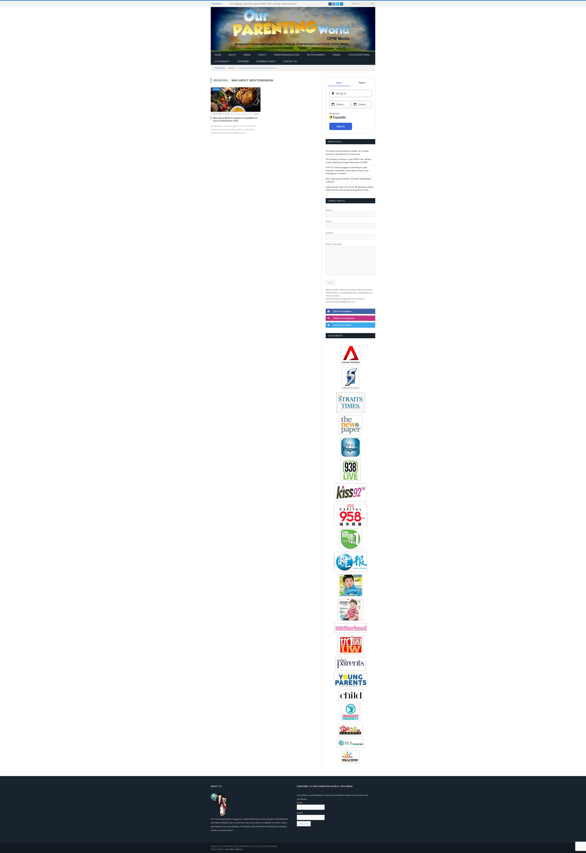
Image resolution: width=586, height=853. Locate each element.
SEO (220, 849)
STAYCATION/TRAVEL (359, 54)
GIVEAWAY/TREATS (266, 61)
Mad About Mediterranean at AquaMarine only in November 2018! (235, 119)
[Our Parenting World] (293, 28)
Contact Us (290, 61)
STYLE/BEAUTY (222, 61)
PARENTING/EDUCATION (286, 54)
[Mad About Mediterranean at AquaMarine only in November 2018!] (235, 100)
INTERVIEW (243, 61)
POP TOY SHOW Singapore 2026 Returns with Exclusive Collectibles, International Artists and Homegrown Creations (347, 170)
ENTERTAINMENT (316, 54)
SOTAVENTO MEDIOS (234, 849)
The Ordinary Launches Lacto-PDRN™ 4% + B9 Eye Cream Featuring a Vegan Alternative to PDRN (265, 3)
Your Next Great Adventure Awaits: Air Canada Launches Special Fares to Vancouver (347, 152)
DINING (336, 54)
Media (247, 54)
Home (218, 54)
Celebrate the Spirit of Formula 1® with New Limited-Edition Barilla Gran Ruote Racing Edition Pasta (350, 188)
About (232, 54)
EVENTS (262, 54)
